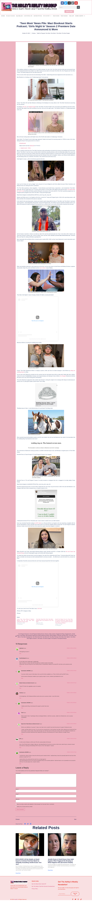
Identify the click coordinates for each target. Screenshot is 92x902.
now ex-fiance (43, 267)
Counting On (28, 16)
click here (39, 608)
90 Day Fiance (10, 16)
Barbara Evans (41, 633)
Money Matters (53, 635)
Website (17, 799)
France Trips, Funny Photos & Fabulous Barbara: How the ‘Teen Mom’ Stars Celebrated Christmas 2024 (25, 620)
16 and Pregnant (33, 633)
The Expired (54, 638)
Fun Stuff (46, 16)
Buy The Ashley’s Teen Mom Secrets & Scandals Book (43, 886)
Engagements (68, 633)
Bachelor (19, 16)
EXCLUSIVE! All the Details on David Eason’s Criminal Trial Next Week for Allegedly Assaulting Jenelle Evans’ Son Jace (28, 861)
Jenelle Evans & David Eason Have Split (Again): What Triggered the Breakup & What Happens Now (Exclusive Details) (61, 860)
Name (17, 789)
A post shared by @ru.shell (37, 604)
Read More (18, 873)
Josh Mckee (22, 635)
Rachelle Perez (65, 635)
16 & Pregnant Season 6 (23, 633)
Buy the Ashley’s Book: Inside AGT (39, 884)
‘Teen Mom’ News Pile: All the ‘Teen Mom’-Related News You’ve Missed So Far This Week (44, 620)
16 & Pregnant (42, 33)
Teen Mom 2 (64, 16)
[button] (25, 824)
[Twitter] (65, 3)
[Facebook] (62, 3)
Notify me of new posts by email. (25, 806)
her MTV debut (37, 523)
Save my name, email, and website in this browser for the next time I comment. (35, 804)
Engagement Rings (60, 633)
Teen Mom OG (46, 636)
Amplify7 (16, 899)
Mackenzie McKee (45, 635)
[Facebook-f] (72, 899)
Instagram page (31, 106)
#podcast (32, 145)
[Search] (78, 7)
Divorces (47, 633)
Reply (20, 653)
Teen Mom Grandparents (26, 636)
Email (17, 794)
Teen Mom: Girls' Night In (64, 636)
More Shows (79, 16)
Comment (18, 773)
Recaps (71, 16)
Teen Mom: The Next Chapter (63, 33)
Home (3, 16)
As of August (63, 376)
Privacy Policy (35, 888)
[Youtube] (76, 3)
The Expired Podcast (61, 638)
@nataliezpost (22, 143)
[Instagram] (69, 3)
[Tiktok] (72, 3)
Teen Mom (56, 16)
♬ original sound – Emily (25, 148)
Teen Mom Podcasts (54, 636)
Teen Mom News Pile (37, 636)
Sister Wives (38, 16)
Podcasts (59, 635)
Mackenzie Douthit (37, 635)
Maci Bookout (29, 635)
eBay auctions (52, 633)
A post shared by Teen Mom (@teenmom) (37, 338)
